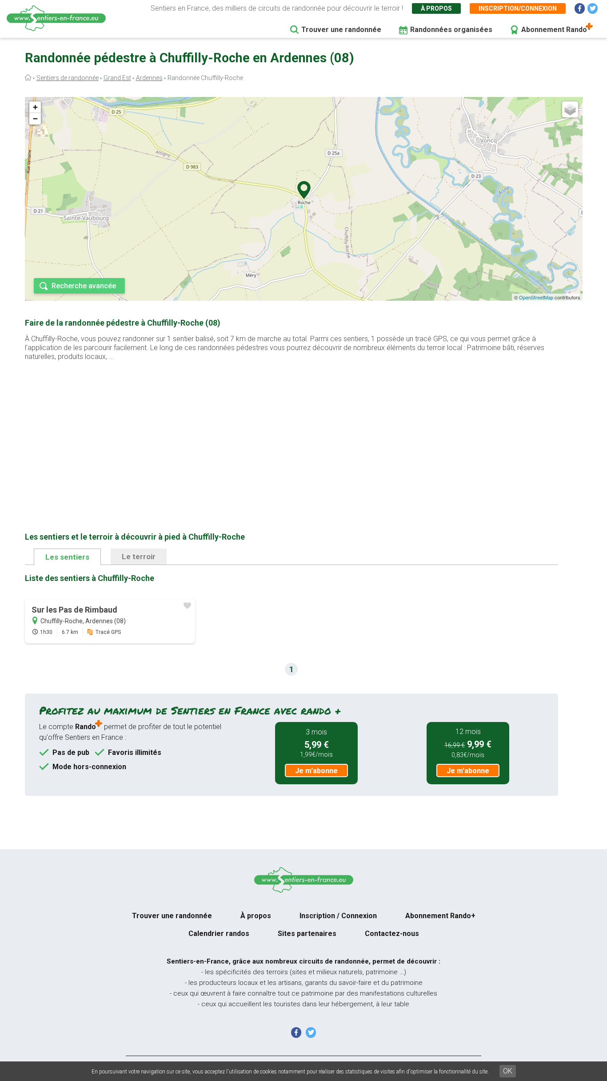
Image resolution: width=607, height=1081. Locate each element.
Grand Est (117, 77)
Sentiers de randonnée (67, 77)
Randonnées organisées (451, 29)
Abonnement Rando (554, 29)
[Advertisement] (291, 432)
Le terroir (139, 556)
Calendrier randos (218, 933)
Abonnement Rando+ (440, 916)
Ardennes (149, 77)
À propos (436, 8)
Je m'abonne (316, 770)
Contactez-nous (392, 933)
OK (507, 1071)
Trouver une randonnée (341, 29)
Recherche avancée (84, 286)
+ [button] (35, 107)
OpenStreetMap (536, 297)
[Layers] (570, 109)
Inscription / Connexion (338, 916)
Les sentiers (67, 557)
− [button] (35, 118)
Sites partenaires (307, 933)
